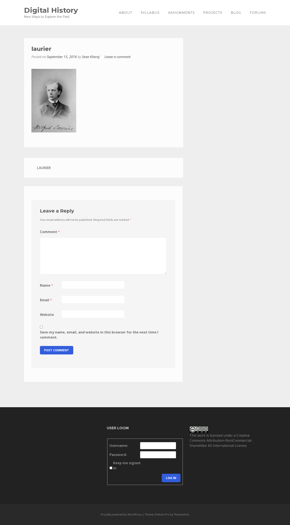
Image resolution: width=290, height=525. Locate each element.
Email (46, 300)
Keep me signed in (126, 465)
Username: (119, 445)
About (125, 13)
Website (47, 314)
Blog (236, 13)
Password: (118, 454)
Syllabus (150, 13)
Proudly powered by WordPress (121, 514)
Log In (171, 478)
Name (46, 285)
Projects (212, 13)
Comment (50, 231)
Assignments (181, 13)
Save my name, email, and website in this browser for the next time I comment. (99, 335)
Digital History (51, 10)
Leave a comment (117, 56)
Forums (258, 13)
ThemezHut (181, 514)
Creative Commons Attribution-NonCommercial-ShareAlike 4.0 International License (221, 440)
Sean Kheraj (91, 56)
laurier (44, 167)
